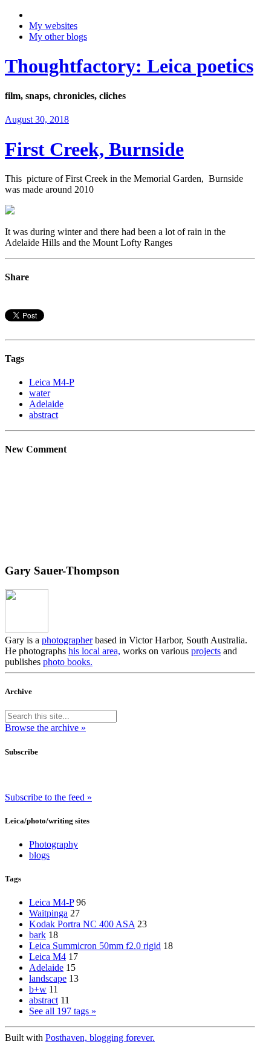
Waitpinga (48, 913)
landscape (48, 978)
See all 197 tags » (62, 1011)
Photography (53, 844)
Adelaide (46, 404)
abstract (43, 415)
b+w (38, 989)
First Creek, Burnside (94, 149)
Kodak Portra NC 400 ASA (82, 924)
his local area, (94, 651)
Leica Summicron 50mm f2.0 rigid (95, 946)
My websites (53, 26)
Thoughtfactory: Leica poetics (129, 66)
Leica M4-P (51, 382)
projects (206, 651)
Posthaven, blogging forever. (100, 1037)
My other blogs (58, 36)
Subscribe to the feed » (48, 797)
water (39, 393)
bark (37, 935)
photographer (67, 640)
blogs (39, 855)
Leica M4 (47, 956)
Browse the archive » (45, 728)
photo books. (68, 662)
